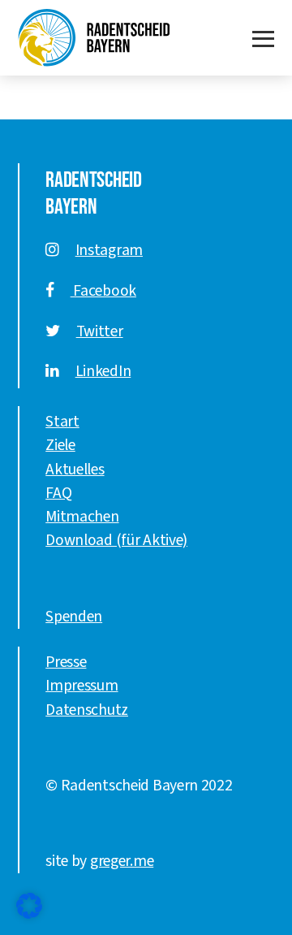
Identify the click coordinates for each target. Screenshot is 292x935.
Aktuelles (74, 469)
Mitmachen (81, 516)
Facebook (103, 290)
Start (62, 421)
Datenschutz (86, 710)
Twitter (99, 331)
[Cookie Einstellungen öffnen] (29, 906)
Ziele (60, 445)
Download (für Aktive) (116, 540)
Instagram (109, 250)
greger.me (121, 861)
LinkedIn (103, 371)
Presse (65, 662)
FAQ (58, 493)
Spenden (73, 616)
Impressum (81, 685)
